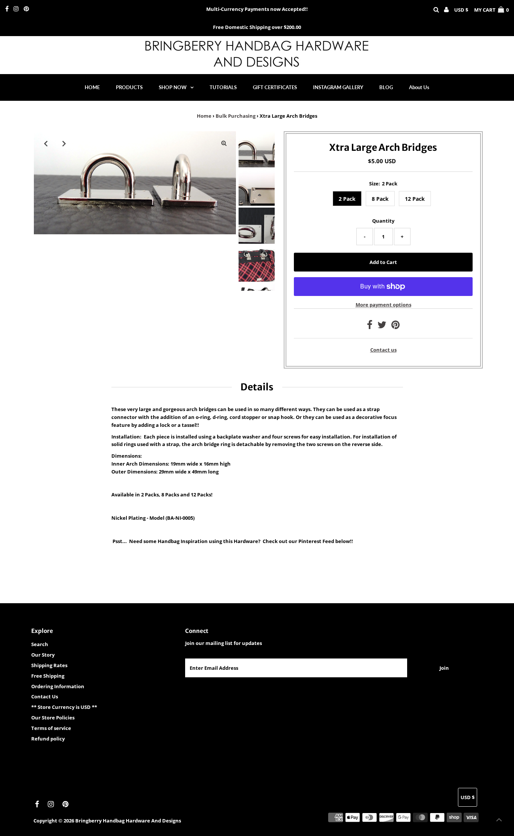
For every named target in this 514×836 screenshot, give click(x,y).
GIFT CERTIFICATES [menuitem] (275, 87)
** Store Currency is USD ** (64, 707)
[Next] (64, 143)
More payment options (383, 304)
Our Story (43, 654)
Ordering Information (57, 686)
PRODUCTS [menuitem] (129, 87)
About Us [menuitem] (419, 87)
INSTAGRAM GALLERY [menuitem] (338, 87)
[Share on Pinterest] (395, 326)
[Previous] (46, 143)
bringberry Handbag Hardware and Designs (128, 820)
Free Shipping (47, 675)
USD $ (461, 9)
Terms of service (51, 728)
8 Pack (380, 198)
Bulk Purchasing (235, 115)
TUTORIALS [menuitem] (223, 87)
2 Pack (347, 198)
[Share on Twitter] (381, 326)
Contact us (383, 350)
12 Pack (415, 198)
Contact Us (44, 696)
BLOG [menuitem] (386, 87)
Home (204, 115)
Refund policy (48, 738)
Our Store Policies (53, 717)
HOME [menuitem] (92, 87)
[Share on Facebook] (370, 326)
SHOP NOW (173, 87)
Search (39, 644)
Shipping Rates (49, 665)
